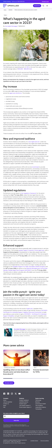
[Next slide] (48, 364)
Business (37, 402)
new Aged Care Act (34, 141)
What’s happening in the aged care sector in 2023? (26, 9)
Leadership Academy (40, 407)
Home (5, 9)
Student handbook (24, 400)
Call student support (24, 405)
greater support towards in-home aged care (31, 250)
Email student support (24, 407)
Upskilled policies (23, 402)
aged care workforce (16, 93)
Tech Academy (39, 405)
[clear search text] (43, 6)
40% (27, 67)
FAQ (4, 407)
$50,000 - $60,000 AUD (25, 69)
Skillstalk (10, 9)
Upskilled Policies (34, 440)
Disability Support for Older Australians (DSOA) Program (29, 266)
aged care (30, 308)
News (4, 405)
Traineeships (38, 409)
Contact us (6, 403)
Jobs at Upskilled (7, 402)
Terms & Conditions (44, 440)
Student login (45, 1)
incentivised (35, 167)
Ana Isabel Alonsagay (11, 26)
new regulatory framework (28, 193)
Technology (38, 400)
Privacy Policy (21, 424)
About (4, 400)
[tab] (7, 378)
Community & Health (40, 403)
